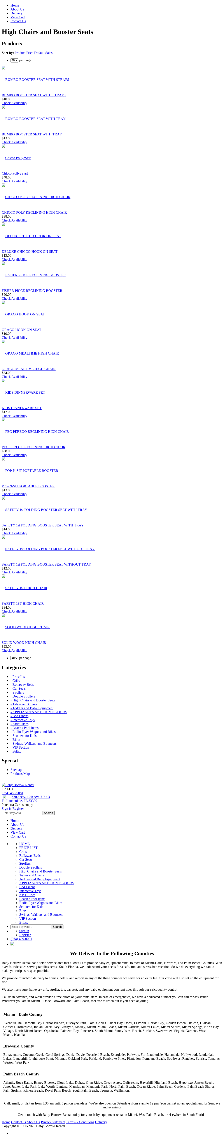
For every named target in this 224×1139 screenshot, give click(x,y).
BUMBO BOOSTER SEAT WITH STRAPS (34, 95)
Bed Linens (27, 887)
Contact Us (18, 21)
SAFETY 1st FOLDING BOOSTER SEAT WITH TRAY (43, 525)
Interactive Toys (30, 891)
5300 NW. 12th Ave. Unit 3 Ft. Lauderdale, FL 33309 (26, 799)
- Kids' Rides (19, 724)
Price (29, 53)
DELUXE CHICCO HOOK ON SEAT (30, 251)
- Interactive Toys (22, 720)
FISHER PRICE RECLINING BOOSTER (32, 291)
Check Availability (14, 103)
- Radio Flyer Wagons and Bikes (33, 732)
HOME (24, 844)
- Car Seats (18, 688)
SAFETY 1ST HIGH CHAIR (23, 603)
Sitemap (16, 770)
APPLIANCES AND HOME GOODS (46, 883)
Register (18, 808)
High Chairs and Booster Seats (40, 871)
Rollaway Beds (29, 855)
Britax (23, 922)
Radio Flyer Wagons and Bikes (40, 903)
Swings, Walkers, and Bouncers (41, 914)
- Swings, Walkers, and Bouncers (33, 743)
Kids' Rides (27, 895)
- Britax (15, 751)
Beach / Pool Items (32, 899)
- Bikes (15, 739)
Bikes (23, 910)
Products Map (20, 773)
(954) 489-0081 (12, 793)
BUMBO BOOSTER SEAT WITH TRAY (32, 134)
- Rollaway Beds (22, 684)
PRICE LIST (28, 848)
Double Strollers (30, 867)
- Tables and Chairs (23, 704)
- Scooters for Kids (23, 735)
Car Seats (25, 859)
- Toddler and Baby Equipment (31, 708)
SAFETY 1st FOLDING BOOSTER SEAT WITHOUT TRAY (46, 564)
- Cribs (15, 680)
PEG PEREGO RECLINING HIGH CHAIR (33, 447)
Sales (48, 53)
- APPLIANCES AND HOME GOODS (38, 712)
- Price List (18, 677)
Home (14, 5)
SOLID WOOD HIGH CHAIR (24, 642)
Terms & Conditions (80, 1122)
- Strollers (17, 692)
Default (39, 53)
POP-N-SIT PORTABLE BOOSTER (28, 486)
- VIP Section (19, 747)
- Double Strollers (22, 696)
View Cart (17, 17)
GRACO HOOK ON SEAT (21, 330)
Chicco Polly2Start (15, 173)
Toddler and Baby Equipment (39, 879)
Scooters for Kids (31, 907)
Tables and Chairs (31, 875)
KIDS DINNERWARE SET (22, 408)
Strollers (25, 863)
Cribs (23, 851)
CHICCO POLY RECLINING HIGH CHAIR (34, 212)
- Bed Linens (19, 716)
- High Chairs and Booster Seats (32, 700)
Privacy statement (53, 1122)
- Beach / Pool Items (24, 728)
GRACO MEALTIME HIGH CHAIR (29, 369)
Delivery (16, 13)
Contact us (18, 1122)
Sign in (7, 808)
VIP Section (27, 918)
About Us (17, 9)
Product (20, 53)
